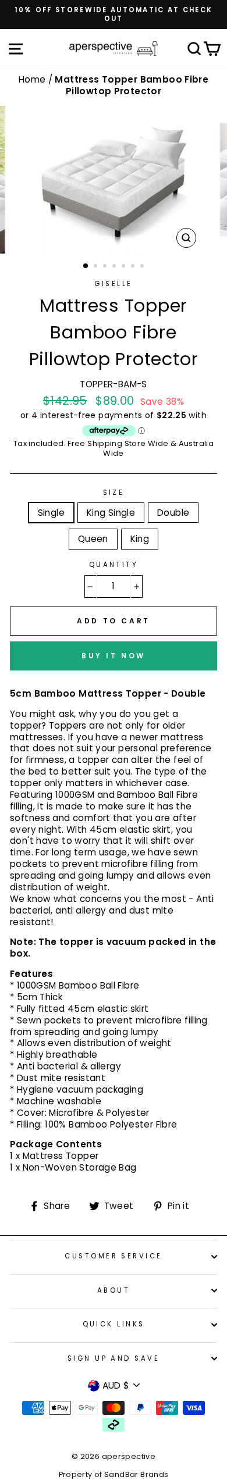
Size (114, 492)
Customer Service (113, 1256)
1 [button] (86, 266)
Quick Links (114, 1324)
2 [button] (97, 267)
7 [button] (143, 267)
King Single (111, 512)
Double (173, 512)
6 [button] (134, 267)
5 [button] (124, 267)
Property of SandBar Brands (114, 1474)
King (140, 539)
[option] (113, 14)
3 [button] (106, 267)
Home (33, 79)
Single (51, 512)
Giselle (113, 283)
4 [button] (115, 267)
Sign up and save (113, 1358)
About (113, 1290)
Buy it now (113, 656)
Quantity (114, 565)
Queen (93, 539)
